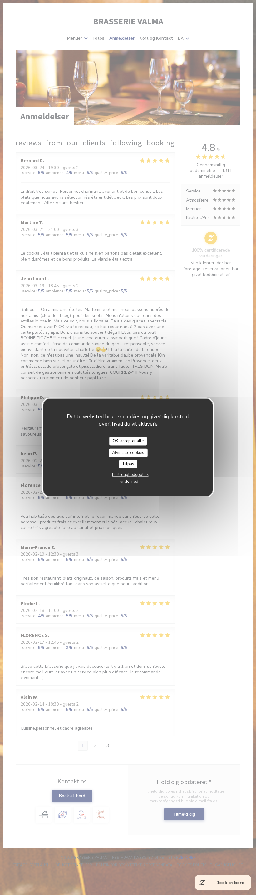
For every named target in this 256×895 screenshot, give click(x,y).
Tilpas (128, 464)
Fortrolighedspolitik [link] (130, 474)
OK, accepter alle (128, 441)
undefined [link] (129, 481)
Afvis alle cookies (128, 452)
